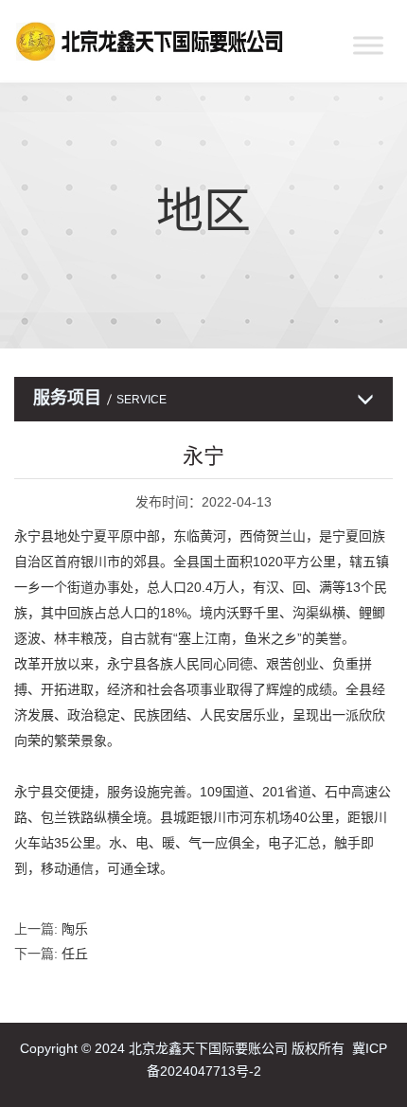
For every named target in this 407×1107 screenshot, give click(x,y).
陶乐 (75, 929)
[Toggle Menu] (368, 45)
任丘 (75, 953)
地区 (203, 211)
